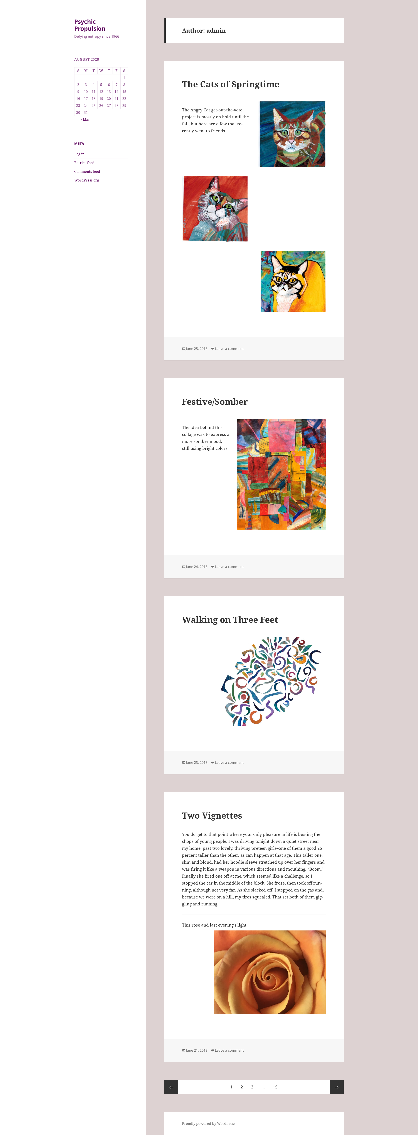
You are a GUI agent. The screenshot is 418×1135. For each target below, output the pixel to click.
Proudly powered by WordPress (208, 1123)
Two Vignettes (212, 815)
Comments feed (87, 171)
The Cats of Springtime (230, 84)
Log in (79, 154)
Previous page (171, 1087)
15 (277, 1087)
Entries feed (84, 162)
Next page (337, 1087)
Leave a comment (229, 348)
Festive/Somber (215, 401)
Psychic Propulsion (90, 24)
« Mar (85, 119)
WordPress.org (86, 180)
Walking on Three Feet (230, 619)
